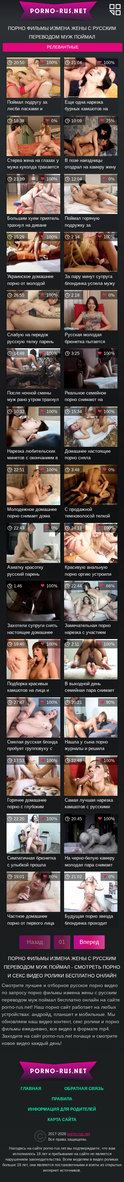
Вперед (89, 942)
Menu (115, 9)
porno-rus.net (78, 1134)
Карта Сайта (62, 1119)
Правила (62, 1099)
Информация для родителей (62, 1109)
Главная (62, 10)
